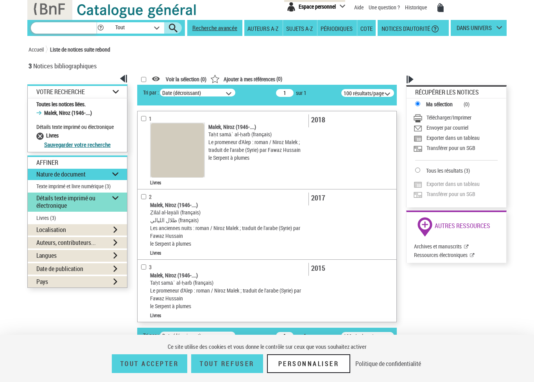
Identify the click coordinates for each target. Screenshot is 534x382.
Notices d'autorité (405, 28)
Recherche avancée (214, 28)
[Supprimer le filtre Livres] (41, 135)
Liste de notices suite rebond (80, 49)
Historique (416, 7)
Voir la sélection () (186, 79)
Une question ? (385, 7)
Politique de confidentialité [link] (388, 363)
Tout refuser (227, 363)
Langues (46, 255)
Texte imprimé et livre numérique (73, 186)
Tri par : (151, 92)
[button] (100, 28)
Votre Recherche (60, 92)
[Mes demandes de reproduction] (440, 7)
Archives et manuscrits (438, 246)
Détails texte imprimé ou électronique (65, 202)
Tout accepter (149, 363)
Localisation (51, 229)
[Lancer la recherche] (173, 28)
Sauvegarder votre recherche (77, 144)
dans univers (474, 30)
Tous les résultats (444, 170)
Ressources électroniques (441, 255)
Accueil (36, 49)
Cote (366, 28)
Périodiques (337, 28)
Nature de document (61, 174)
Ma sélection (439, 104)
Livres (46, 217)
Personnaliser (308, 363)
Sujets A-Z (299, 28)
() (253, 78)
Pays (42, 281)
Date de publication (59, 268)
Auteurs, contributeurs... (66, 242)
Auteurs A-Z (262, 28)
